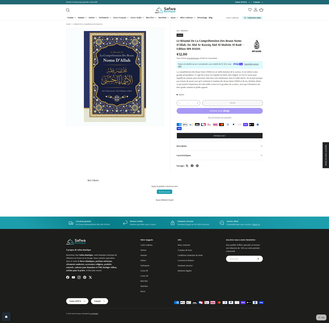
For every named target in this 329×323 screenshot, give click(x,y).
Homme (81, 17)
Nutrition (162, 17)
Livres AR (144, 275)
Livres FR (144, 270)
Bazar (173, 17)
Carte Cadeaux (232, 17)
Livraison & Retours (186, 260)
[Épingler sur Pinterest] (197, 165)
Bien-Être (150, 17)
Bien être (144, 281)
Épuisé (232, 103)
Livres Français (119, 17)
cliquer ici (256, 224)
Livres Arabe (136, 17)
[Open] (6, 316)
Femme (70, 17)
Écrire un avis (164, 191)
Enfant (92, 17)
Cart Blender (94, 314)
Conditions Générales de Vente (190, 255)
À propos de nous (185, 250)
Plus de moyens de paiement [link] (219, 117)
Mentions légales (185, 270)
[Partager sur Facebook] (192, 165)
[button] (261, 9)
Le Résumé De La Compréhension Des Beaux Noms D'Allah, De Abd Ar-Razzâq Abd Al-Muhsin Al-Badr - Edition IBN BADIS (88, 24)
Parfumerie (104, 17)
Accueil (68, 24)
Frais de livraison (193, 58)
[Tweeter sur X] (187, 165)
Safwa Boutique (76, 314)
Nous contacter (184, 245)
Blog (210, 17)
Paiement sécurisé (185, 265)
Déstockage (202, 17)
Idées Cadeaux (186, 17)
